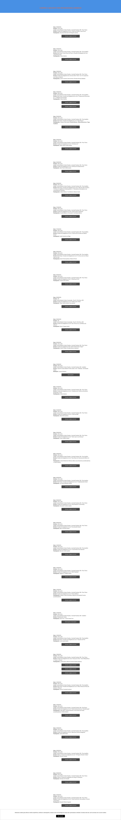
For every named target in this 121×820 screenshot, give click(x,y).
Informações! (70, 374)
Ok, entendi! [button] (60, 816)
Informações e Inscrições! (70, 621)
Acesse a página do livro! (70, 36)
